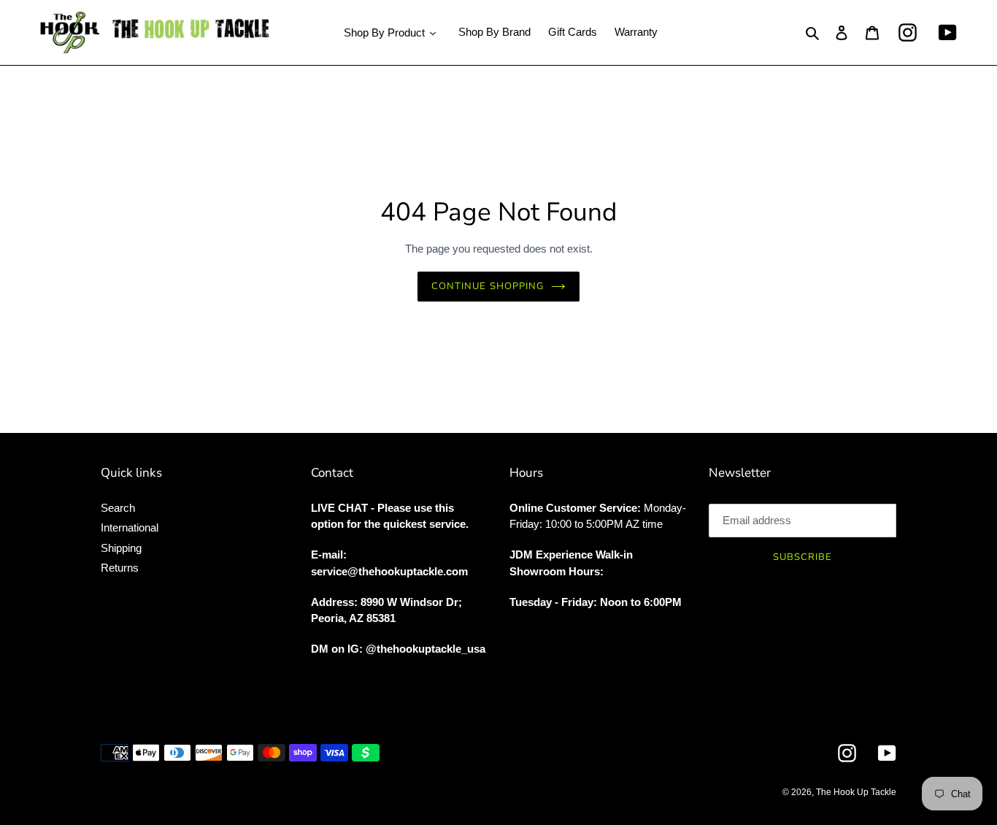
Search (118, 508)
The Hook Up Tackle (856, 792)
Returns (120, 567)
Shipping (121, 548)
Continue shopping (487, 286)
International (129, 527)
